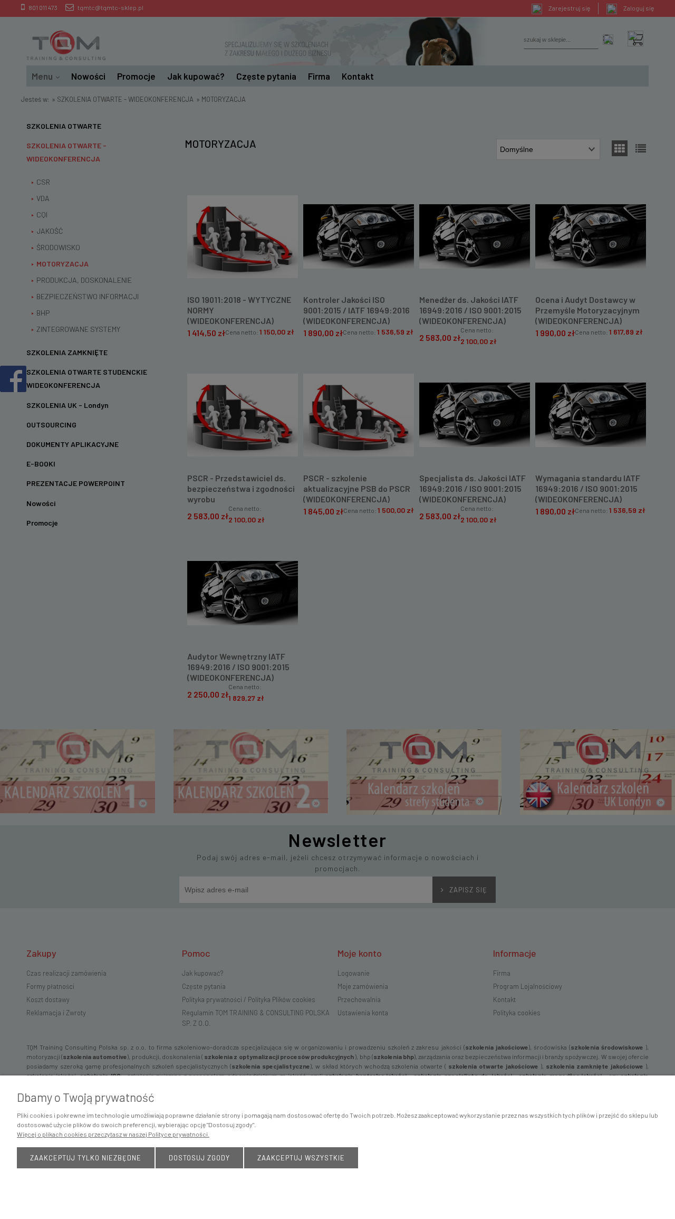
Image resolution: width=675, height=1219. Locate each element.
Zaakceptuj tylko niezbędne (85, 1158)
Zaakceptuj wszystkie (301, 1158)
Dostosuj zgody (199, 1158)
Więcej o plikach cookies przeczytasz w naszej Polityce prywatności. (113, 1134)
